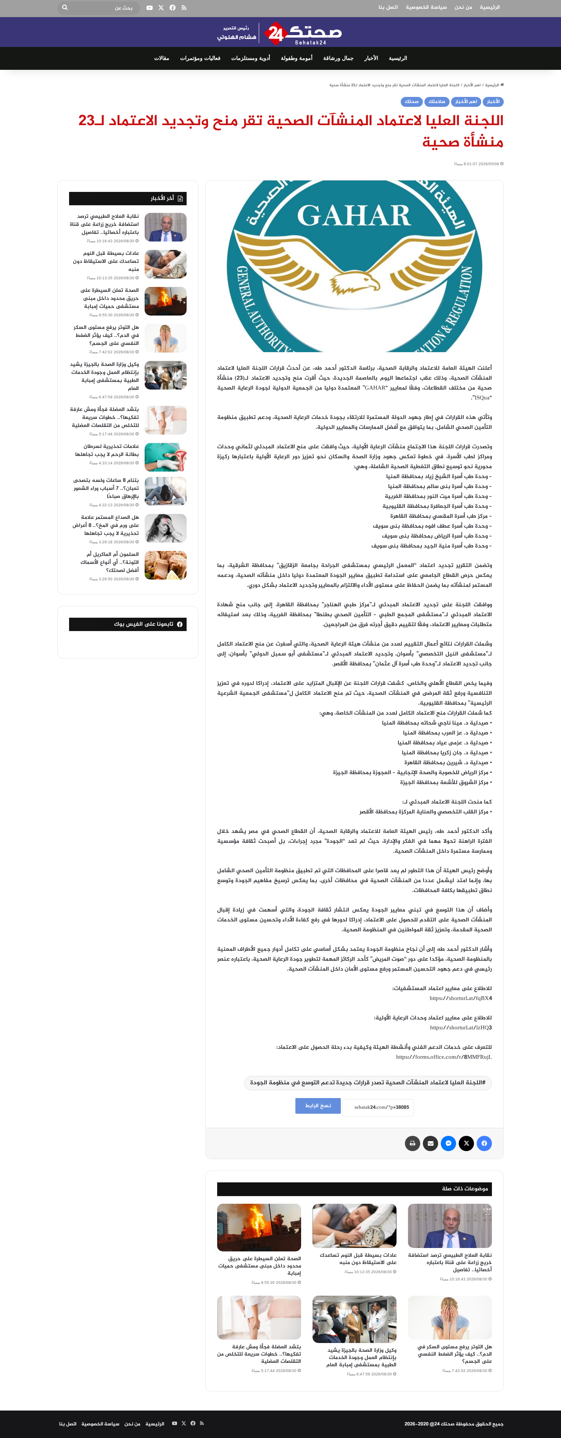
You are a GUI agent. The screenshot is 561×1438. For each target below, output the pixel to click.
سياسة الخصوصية (426, 7)
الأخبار (371, 58)
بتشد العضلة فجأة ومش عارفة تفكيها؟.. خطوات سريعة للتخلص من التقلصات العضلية (259, 1354)
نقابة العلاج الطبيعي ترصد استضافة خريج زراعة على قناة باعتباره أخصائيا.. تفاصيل (450, 1262)
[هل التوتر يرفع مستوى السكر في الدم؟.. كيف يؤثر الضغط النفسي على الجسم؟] (450, 1318)
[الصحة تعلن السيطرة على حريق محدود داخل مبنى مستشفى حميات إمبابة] (259, 1227)
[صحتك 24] (280, 32)
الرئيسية (490, 7)
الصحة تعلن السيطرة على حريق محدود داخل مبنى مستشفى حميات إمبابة (259, 1266)
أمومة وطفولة (297, 58)
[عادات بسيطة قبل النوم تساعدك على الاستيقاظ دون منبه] (355, 1226)
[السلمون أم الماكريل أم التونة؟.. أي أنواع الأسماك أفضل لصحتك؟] (166, 565)
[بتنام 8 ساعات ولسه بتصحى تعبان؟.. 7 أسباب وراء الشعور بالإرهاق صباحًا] (166, 491)
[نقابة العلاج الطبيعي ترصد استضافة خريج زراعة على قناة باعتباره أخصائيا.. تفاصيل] (450, 1226)
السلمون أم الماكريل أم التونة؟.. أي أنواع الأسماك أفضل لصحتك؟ (110, 562)
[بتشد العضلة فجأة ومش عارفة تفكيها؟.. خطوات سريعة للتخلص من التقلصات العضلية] (259, 1318)
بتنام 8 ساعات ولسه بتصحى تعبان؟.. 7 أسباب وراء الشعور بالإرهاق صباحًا (106, 488)
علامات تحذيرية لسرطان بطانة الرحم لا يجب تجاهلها (107, 450)
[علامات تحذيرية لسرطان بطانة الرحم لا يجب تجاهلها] (166, 457)
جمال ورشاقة (338, 58)
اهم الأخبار (472, 85)
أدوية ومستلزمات (250, 58)
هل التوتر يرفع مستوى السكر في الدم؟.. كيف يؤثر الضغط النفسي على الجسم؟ (454, 1354)
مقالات (161, 58)
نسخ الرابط (318, 1105)
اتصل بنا (388, 7)
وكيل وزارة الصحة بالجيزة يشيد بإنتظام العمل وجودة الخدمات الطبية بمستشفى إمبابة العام (361, 1357)
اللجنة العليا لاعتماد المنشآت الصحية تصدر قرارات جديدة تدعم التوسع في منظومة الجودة (366, 1083)
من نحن (463, 7)
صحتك (412, 102)
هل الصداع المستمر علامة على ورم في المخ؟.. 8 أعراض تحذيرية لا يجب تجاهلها (106, 525)
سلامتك (437, 102)
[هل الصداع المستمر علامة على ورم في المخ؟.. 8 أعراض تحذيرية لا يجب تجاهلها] (166, 528)
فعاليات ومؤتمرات (200, 58)
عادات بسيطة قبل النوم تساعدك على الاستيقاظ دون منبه (358, 1259)
